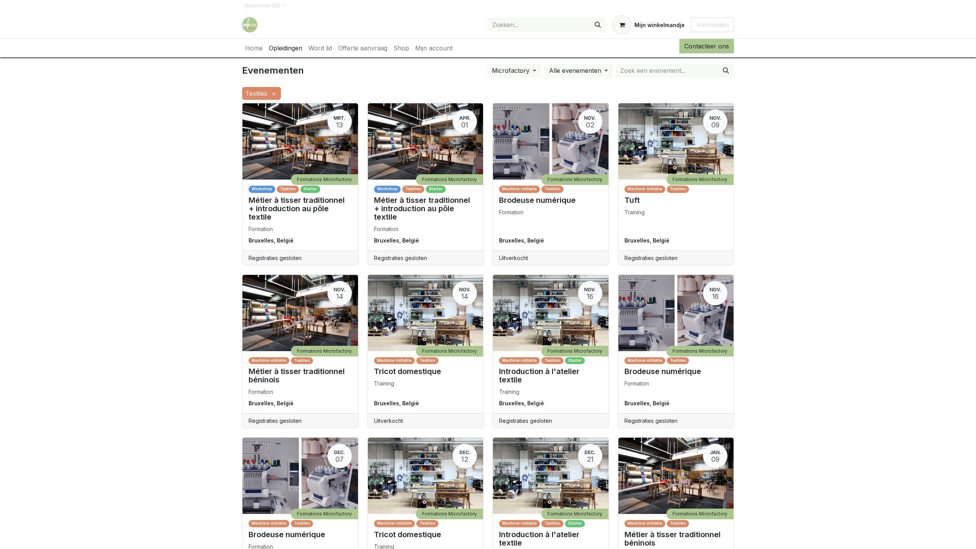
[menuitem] (254, 48)
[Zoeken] (598, 25)
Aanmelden (712, 25)
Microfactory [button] (511, 70)
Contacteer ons (706, 46)
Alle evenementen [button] (576, 70)
